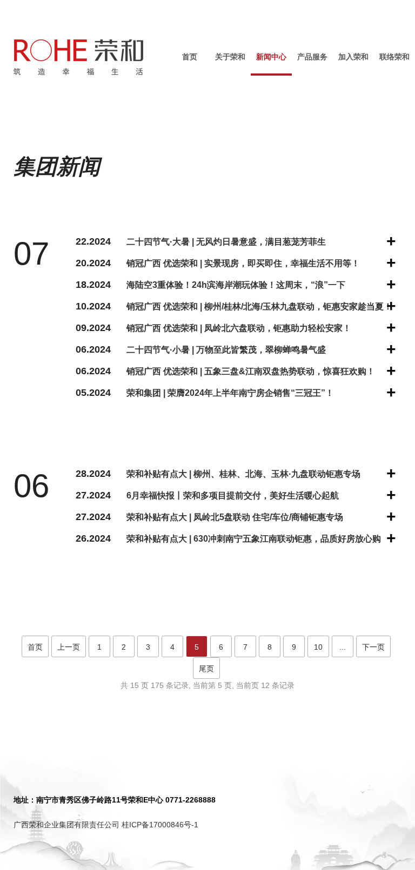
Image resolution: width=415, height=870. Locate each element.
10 (318, 647)
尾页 (206, 668)
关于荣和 (230, 56)
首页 (189, 56)
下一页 (373, 647)
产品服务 (312, 56)
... (342, 647)
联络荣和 (394, 56)
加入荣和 (353, 56)
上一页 (68, 647)
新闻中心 (271, 56)
